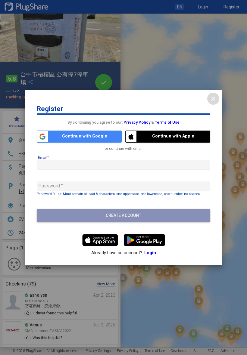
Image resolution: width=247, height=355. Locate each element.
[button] (79, 137)
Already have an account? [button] (123, 252)
